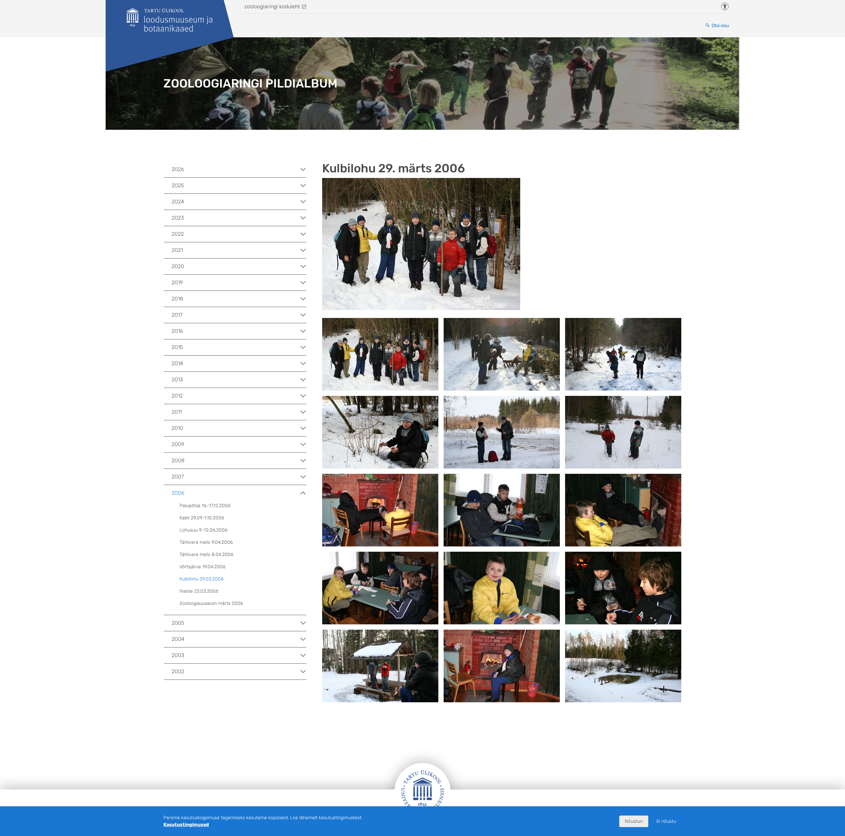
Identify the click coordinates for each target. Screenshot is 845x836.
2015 (177, 347)
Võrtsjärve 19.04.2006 (202, 567)
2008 (178, 460)
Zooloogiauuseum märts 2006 (211, 603)
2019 (177, 282)
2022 (178, 234)
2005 (178, 623)
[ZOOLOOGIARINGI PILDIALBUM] (170, 20)
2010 (177, 428)
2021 (177, 250)
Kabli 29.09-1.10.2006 (202, 518)
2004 (178, 639)
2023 (178, 218)
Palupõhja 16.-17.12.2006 (205, 505)
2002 (178, 671)
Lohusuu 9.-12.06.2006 (203, 530)
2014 (177, 363)
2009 (178, 444)
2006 (178, 493)
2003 (178, 655)
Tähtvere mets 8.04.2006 (206, 554)
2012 (177, 396)
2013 (177, 379)
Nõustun (634, 821)
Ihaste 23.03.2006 (199, 591)
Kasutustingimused (186, 824)
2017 (177, 315)
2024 (178, 201)
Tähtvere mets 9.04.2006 (206, 542)
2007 (178, 476)
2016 (177, 331)
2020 (178, 266)
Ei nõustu (666, 821)
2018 (177, 299)
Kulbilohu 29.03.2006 (201, 579)
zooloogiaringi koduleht (272, 6)
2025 (178, 185)
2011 (177, 412)
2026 (178, 169)
